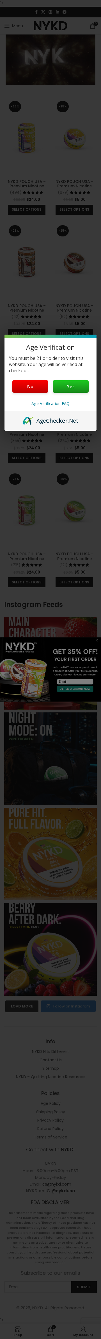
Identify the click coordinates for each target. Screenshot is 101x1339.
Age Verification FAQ (50, 403)
